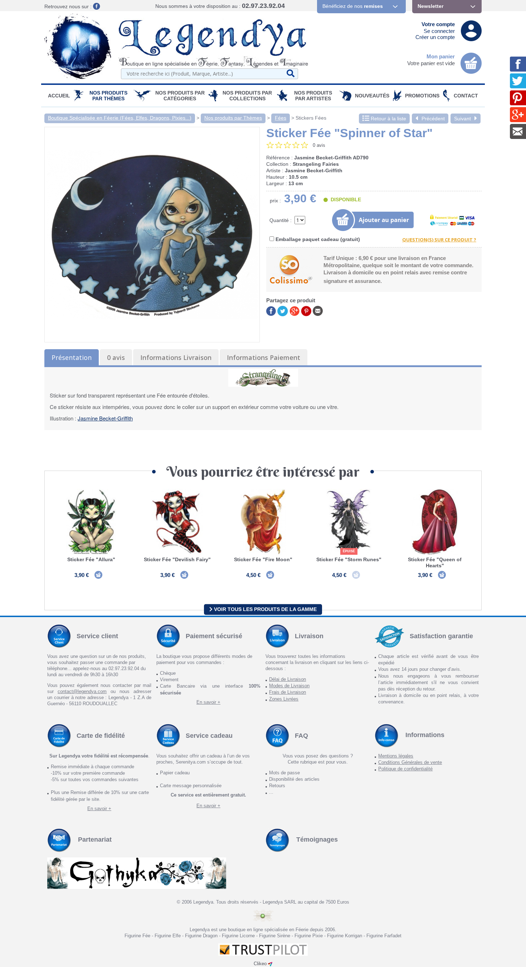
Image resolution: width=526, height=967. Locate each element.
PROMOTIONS (422, 95)
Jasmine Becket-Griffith (105, 418)
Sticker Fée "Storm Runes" (348, 559)
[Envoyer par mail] (318, 310)
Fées (280, 118)
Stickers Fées (311, 118)
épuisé (349, 551)
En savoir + (208, 702)
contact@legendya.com (82, 691)
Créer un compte (435, 37)
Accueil (59, 95)
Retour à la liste (387, 118)
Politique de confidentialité (405, 768)
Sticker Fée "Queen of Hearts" (435, 562)
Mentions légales (395, 756)
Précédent (433, 118)
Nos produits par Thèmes (108, 95)
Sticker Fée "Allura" (91, 559)
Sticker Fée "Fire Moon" (263, 559)
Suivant (462, 118)
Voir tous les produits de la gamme (265, 609)
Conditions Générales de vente (410, 762)
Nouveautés (372, 95)
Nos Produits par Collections (247, 95)
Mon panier (441, 56)
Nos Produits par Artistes (313, 95)
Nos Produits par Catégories (180, 95)
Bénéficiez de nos (352, 6)
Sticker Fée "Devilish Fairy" (177, 559)
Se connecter (439, 31)
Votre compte (438, 24)
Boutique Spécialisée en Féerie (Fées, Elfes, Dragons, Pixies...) (119, 118)
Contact (466, 95)
